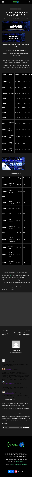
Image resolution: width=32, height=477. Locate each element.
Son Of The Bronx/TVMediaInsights (16, 50)
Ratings (15, 8)
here (10, 275)
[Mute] (24, 427)
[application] (16, 427)
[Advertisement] (16, 309)
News (7, 5)
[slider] (27, 427)
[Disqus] (16, 378)
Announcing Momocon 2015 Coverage (9, 333)
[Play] (3, 427)
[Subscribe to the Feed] (14, 399)
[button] (2, 2)
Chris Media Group (19, 461)
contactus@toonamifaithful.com (19, 464)
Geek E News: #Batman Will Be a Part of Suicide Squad (23, 333)
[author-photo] (16, 348)
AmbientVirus (9, 18)
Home (3, 5)
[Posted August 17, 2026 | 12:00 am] (16, 411)
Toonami (19, 8)
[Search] (30, 2)
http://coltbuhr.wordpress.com (16, 352)
